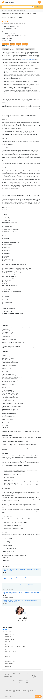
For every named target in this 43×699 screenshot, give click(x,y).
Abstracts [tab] (5, 49)
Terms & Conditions (27, 674)
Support (39, 696)
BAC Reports (4, 18)
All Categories (6, 629)
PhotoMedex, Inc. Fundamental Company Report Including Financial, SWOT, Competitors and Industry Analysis (14, 24)
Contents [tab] (12, 49)
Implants (7, 649)
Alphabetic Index (21, 681)
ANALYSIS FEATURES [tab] (30, 49)
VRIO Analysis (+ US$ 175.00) (8, 33)
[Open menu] (39, 2)
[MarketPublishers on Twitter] (34, 677)
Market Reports (20, 674)
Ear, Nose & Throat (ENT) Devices (11, 643)
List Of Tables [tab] (20, 49)
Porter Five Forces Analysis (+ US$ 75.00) (10, 31)
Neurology (7, 654)
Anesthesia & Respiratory (10, 632)
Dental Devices (8, 636)
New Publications (21, 678)
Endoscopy (7, 644)
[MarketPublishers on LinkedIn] (36, 677)
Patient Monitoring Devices (10, 661)
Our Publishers (14, 678)
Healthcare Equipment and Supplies (28, 59)
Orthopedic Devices (9, 658)
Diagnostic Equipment (9, 639)
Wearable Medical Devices (10, 664)
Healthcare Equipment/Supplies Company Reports (15, 646)
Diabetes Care (8, 637)
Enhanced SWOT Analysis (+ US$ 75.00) (10, 26)
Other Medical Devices (9, 659)
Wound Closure (8, 666)
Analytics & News (21, 685)
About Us (14, 673)
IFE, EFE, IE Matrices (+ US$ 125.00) (9, 30)
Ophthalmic (7, 656)
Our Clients (14, 675)
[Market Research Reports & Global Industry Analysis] (8, 2)
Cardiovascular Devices (9, 634)
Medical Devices (8, 631)
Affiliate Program (26, 681)
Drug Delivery (8, 641)
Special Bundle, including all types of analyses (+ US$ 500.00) (14, 36)
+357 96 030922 (6, 674)
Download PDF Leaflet (7, 40)
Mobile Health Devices (9, 653)
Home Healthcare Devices (10, 648)
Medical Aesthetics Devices (10, 651)
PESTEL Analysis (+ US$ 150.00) (9, 28)
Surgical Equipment (9, 663)
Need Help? (25, 43)
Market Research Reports (4, 10)
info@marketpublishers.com (8, 676)
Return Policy (27, 678)
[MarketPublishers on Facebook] (32, 677)
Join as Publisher (35, 673)
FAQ (13, 680)
